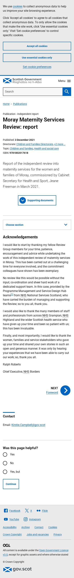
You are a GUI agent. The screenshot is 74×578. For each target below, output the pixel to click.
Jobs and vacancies (38, 534)
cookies (17, 6)
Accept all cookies (37, 46)
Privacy (58, 534)
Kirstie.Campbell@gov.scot (28, 425)
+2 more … (59, 144)
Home (6, 103)
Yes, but (15, 471)
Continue (11, 484)
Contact (38, 527)
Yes (12, 454)
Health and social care (46, 148)
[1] (12, 294)
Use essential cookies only (37, 57)
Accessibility (10, 527)
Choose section (14, 224)
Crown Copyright (12, 534)
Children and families (21, 148)
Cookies (52, 527)
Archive (25, 527)
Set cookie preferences (37, 67)
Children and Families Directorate (34, 144)
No (12, 463)
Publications (20, 103)
